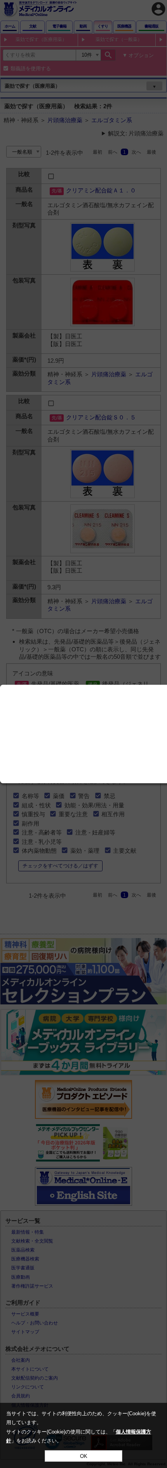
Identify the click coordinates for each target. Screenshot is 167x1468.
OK (83, 1456)
